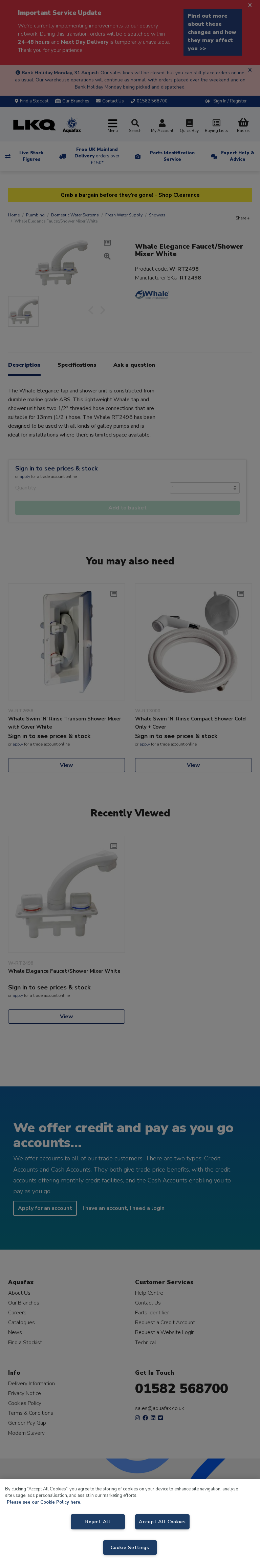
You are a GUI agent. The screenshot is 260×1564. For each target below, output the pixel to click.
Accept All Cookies (162, 1521)
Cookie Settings (130, 1547)
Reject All (97, 1521)
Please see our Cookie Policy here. (44, 1502)
